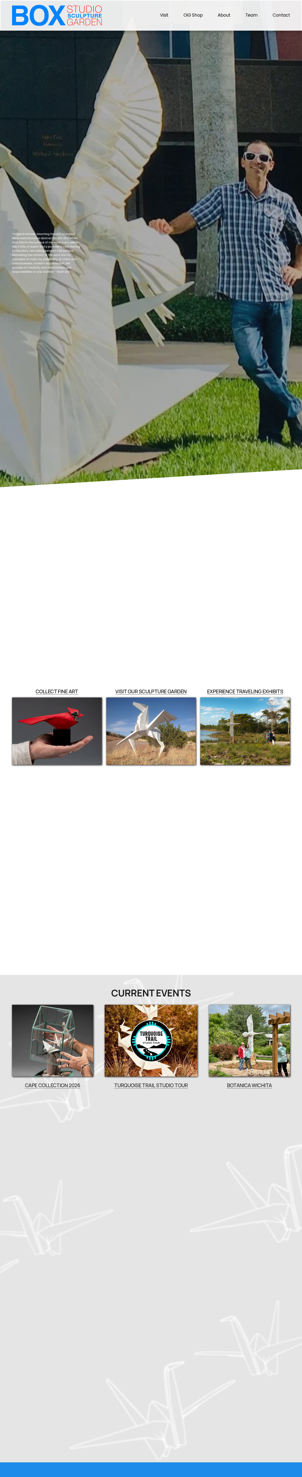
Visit (164, 15)
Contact (281, 15)
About (224, 15)
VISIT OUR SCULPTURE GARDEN (150, 691)
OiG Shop (193, 15)
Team (252, 15)
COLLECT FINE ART (57, 691)
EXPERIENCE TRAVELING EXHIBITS (245, 691)
